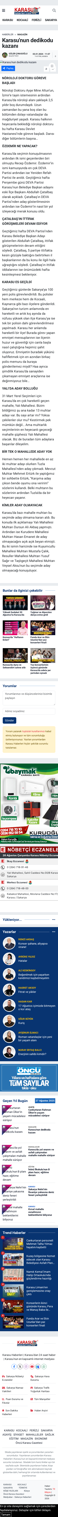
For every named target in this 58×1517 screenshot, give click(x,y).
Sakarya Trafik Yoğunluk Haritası (40, 1389)
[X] (20, 1366)
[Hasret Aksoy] (9, 989)
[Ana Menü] (3, 10)
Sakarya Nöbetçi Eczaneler (13, 1378)
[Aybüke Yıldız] (9, 958)
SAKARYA (51, 20)
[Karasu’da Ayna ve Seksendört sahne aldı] (15, 655)
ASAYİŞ (6, 1434)
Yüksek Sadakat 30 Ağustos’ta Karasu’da (13, 613)
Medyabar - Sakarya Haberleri (17, 1497)
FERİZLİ (36, 20)
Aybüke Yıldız (26, 956)
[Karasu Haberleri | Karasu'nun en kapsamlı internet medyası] (29, 10)
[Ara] (54, 11)
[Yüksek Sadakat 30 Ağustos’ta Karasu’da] (15, 602)
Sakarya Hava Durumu (40, 1378)
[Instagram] (26, 1366)
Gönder (9, 720)
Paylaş (10, 68)
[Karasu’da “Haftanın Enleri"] (15, 627)
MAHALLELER (34, 1434)
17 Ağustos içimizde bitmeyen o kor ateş (36, 1007)
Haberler (7, 34)
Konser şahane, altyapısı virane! (33, 945)
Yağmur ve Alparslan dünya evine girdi (41, 613)
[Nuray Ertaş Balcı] (9, 1051)
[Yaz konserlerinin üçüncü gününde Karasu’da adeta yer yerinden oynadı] (42, 655)
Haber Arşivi (41, 1410)
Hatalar (22, 960)
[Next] (38, 1366)
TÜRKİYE (23, 1488)
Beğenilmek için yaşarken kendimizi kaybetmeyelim (33, 976)
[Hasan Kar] (9, 1005)
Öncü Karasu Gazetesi (29, 1442)
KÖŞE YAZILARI (10, 1491)
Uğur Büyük (25, 1018)
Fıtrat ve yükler (27, 991)
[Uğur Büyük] (9, 1020)
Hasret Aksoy (27, 987)
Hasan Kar (25, 1001)
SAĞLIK (49, 1434)
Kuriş (21, 1023)
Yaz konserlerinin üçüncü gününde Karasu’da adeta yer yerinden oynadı (40, 669)
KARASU (7, 20)
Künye (27, 1491)
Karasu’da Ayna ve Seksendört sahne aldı (14, 666)
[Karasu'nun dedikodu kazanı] (29, 62)
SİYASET (18, 1434)
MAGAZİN (22, 34)
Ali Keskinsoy (26, 970)
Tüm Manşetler (42, 1399)
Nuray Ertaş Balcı (30, 1050)
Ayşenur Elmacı (28, 1032)
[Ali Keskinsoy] (9, 974)
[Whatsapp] (44, 1366)
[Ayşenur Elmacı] (9, 1036)
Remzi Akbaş (26, 939)
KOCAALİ (22, 20)
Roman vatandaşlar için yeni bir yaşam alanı (35, 1038)
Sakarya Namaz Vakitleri (12, 1389)
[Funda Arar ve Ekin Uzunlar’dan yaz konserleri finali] (42, 627)
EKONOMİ (41, 1438)
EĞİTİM (14, 1438)
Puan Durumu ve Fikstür (12, 1401)
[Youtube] (32, 1366)
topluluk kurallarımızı (33, 731)
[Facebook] (14, 1366)
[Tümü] (53, 919)
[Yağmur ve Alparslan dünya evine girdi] (42, 602)
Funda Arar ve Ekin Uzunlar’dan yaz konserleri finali (39, 640)
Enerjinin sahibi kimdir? (32, 1054)
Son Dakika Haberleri (10, 1412)
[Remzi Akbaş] (9, 943)
